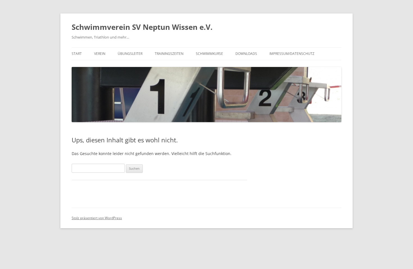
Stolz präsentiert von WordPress (97, 218)
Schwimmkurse (209, 53)
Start (77, 53)
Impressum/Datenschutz (291, 53)
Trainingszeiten (169, 53)
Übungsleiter (130, 53)
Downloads (246, 53)
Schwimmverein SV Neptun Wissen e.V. (142, 27)
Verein (99, 53)
